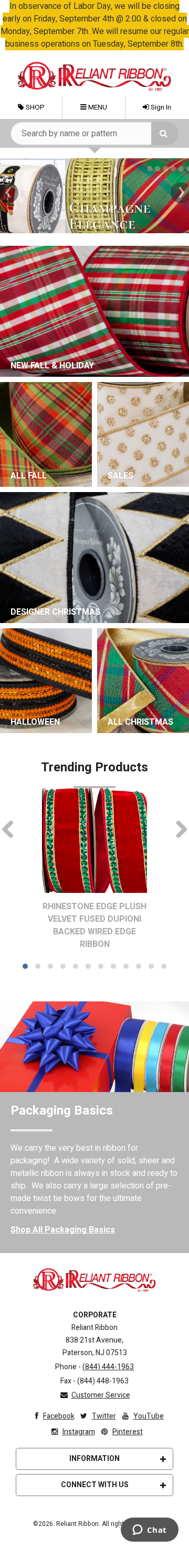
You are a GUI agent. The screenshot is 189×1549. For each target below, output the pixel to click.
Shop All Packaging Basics (62, 1230)
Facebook (59, 1416)
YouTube (148, 1416)
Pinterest (127, 1431)
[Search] (164, 133)
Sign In (160, 107)
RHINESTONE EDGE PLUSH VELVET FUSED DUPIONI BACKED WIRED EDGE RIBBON (94, 925)
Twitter (104, 1416)
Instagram (78, 1431)
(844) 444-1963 (108, 1366)
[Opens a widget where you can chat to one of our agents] (149, 1531)
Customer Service (100, 1395)
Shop (34, 107)
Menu (97, 107)
